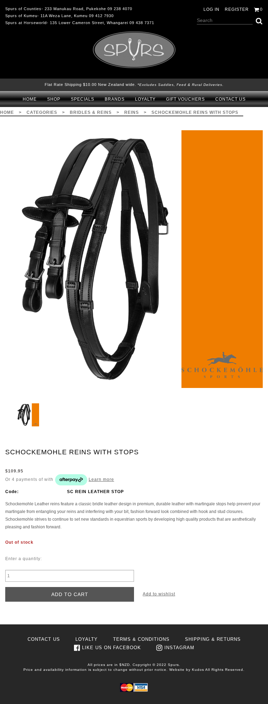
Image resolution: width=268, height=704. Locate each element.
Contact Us (230, 99)
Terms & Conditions (141, 639)
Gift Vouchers (185, 99)
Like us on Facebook (111, 647)
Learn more (101, 479)
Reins (131, 112)
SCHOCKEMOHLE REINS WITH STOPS (194, 112)
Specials (82, 99)
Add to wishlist (159, 594)
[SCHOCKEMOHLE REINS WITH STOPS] (134, 259)
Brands (115, 99)
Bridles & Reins (91, 112)
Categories (42, 112)
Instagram (179, 647)
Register (237, 9)
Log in (211, 9)
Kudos (198, 670)
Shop (53, 99)
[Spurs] (134, 49)
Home (30, 99)
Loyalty (145, 99)
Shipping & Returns (213, 639)
